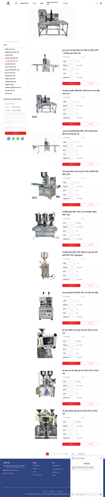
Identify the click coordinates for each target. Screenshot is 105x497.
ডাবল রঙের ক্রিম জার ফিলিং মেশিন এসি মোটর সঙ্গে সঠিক (80, 292)
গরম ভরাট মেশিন (8, 93)
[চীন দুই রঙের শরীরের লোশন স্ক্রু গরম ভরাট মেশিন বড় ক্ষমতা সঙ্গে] (46, 343)
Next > (67, 454)
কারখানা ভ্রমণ (35, 468)
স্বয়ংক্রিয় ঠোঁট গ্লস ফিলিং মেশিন (12, 52)
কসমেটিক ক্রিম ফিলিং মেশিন (12, 61)
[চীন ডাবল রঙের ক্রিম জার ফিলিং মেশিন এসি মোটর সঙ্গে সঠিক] (46, 306)
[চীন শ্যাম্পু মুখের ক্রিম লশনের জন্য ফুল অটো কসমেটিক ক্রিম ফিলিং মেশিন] (46, 184)
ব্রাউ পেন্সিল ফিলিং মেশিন (10, 64)
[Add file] (72, 494)
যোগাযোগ (16, 133)
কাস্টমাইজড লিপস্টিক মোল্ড (10, 82)
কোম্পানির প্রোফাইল (36, 465)
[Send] (101, 494)
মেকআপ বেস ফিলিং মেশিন (10, 67)
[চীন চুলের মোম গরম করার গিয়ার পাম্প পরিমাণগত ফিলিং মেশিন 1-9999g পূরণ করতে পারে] (46, 63)
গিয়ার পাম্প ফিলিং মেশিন (10, 73)
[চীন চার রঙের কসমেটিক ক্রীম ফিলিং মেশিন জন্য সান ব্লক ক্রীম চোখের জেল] (46, 104)
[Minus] (101, 458)
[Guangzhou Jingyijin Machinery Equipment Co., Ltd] (8, 3)
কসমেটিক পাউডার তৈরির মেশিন (11, 58)
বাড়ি (4, 41)
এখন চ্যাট (91, 83)
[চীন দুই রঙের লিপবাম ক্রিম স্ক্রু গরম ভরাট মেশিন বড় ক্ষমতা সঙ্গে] (46, 424)
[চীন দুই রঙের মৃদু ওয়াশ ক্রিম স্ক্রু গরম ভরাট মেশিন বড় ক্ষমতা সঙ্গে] (46, 383)
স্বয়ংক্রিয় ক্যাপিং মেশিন (10, 76)
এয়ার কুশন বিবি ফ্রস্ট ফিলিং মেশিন (12, 70)
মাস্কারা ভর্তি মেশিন (9, 55)
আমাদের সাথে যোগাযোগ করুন (37, 475)
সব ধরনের (54, 475)
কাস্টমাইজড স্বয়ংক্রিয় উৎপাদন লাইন (13, 87)
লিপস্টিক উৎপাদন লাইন (10, 49)
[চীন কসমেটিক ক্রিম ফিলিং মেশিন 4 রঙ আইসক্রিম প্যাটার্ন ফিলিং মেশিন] (46, 225)
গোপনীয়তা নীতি (59, 491)
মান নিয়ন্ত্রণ (34, 471)
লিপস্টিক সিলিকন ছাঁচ (9, 84)
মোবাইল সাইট (52, 491)
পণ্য (7, 41)
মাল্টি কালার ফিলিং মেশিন (10, 90)
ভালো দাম (71, 83)
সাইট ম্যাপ (45, 491)
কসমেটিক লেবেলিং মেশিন (10, 79)
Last (73, 454)
